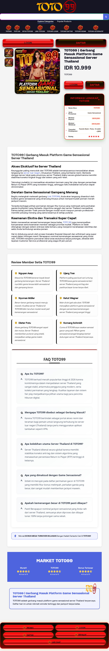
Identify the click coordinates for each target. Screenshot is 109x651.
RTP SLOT (82, 635)
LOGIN (28, 42)
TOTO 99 (67, 222)
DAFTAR (81, 42)
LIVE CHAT (56, 643)
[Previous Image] (17, 72)
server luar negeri (32, 173)
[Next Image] (58, 72)
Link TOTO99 (53, 196)
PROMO (30, 627)
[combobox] (51, 17)
